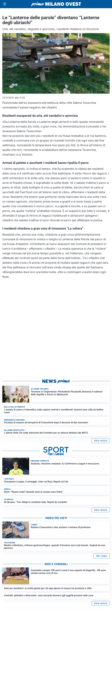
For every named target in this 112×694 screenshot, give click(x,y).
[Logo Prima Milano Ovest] (56, 4)
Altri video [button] (101, 555)
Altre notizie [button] (100, 440)
